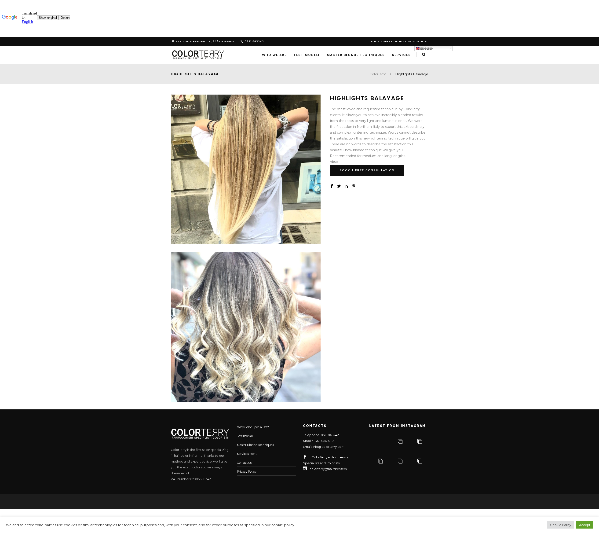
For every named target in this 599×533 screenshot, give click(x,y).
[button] (560, 525)
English (427, 48)
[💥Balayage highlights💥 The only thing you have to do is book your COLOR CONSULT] (418, 442)
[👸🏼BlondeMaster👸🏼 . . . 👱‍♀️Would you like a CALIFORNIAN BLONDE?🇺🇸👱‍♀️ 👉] (418, 462)
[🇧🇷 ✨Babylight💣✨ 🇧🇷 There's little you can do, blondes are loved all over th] (399, 442)
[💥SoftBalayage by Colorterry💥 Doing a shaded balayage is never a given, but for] (399, 462)
